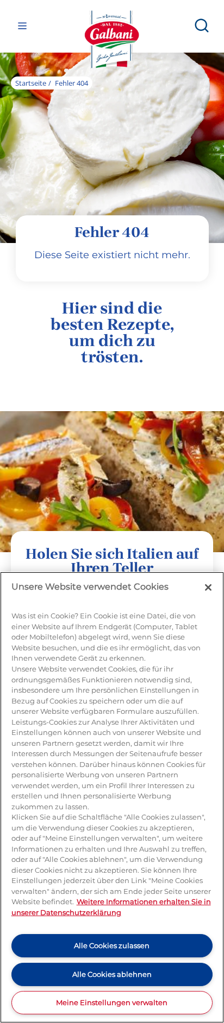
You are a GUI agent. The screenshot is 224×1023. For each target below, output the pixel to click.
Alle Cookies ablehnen (112, 974)
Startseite (30, 83)
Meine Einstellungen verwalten (111, 1002)
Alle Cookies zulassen (112, 945)
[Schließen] (208, 587)
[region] (112, 797)
